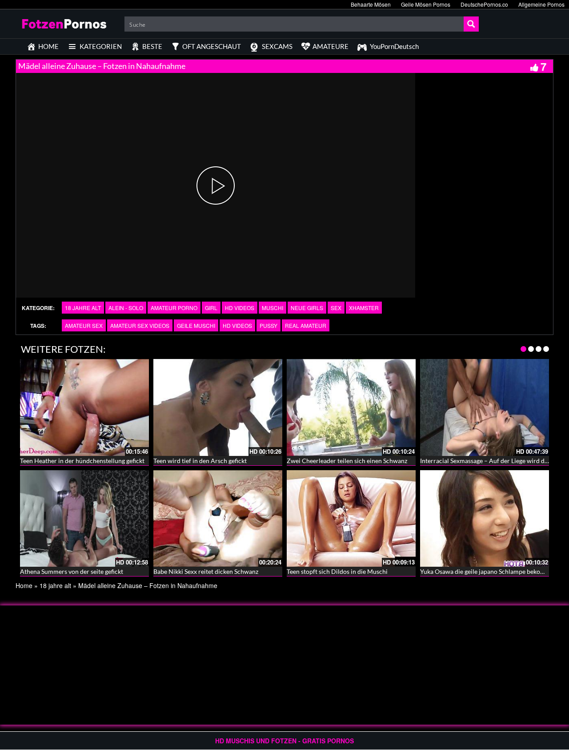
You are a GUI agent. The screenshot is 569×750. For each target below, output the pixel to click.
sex (336, 307)
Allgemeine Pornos (541, 4)
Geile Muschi (196, 325)
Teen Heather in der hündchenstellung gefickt (82, 460)
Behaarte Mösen (371, 4)
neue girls (307, 307)
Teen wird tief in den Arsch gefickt (200, 460)
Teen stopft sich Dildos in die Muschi (337, 571)
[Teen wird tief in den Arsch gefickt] (217, 407)
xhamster (364, 307)
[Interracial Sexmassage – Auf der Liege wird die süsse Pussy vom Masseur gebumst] (484, 407)
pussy (268, 325)
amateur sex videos (139, 325)
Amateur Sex (84, 325)
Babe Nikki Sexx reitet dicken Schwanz (205, 571)
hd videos (237, 325)
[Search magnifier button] (471, 24)
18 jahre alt (83, 307)
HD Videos (239, 307)
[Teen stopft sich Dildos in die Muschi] (351, 518)
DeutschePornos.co (484, 4)
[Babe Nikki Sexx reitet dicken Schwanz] (217, 518)
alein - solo (125, 307)
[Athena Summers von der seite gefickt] (84, 518)
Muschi (272, 307)
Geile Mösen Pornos (425, 4)
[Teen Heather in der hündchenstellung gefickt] (84, 407)
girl (211, 307)
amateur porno (174, 307)
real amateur (305, 325)
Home (24, 585)
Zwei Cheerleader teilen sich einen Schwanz (347, 460)
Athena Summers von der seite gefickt (71, 571)
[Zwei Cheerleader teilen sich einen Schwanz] (351, 407)
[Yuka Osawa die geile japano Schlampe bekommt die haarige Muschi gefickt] (484, 518)
